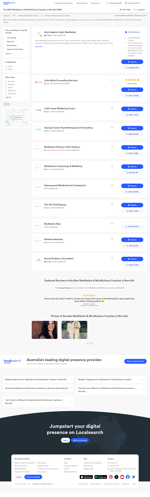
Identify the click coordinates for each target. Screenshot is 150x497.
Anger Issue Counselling (15, 49)
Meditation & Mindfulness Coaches (28, 15)
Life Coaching (11, 38)
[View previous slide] (87, 343)
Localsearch (6, 15)
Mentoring (10, 41)
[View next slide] (91, 343)
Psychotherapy (12, 45)
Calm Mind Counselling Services (89, 305)
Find (14, 15)
